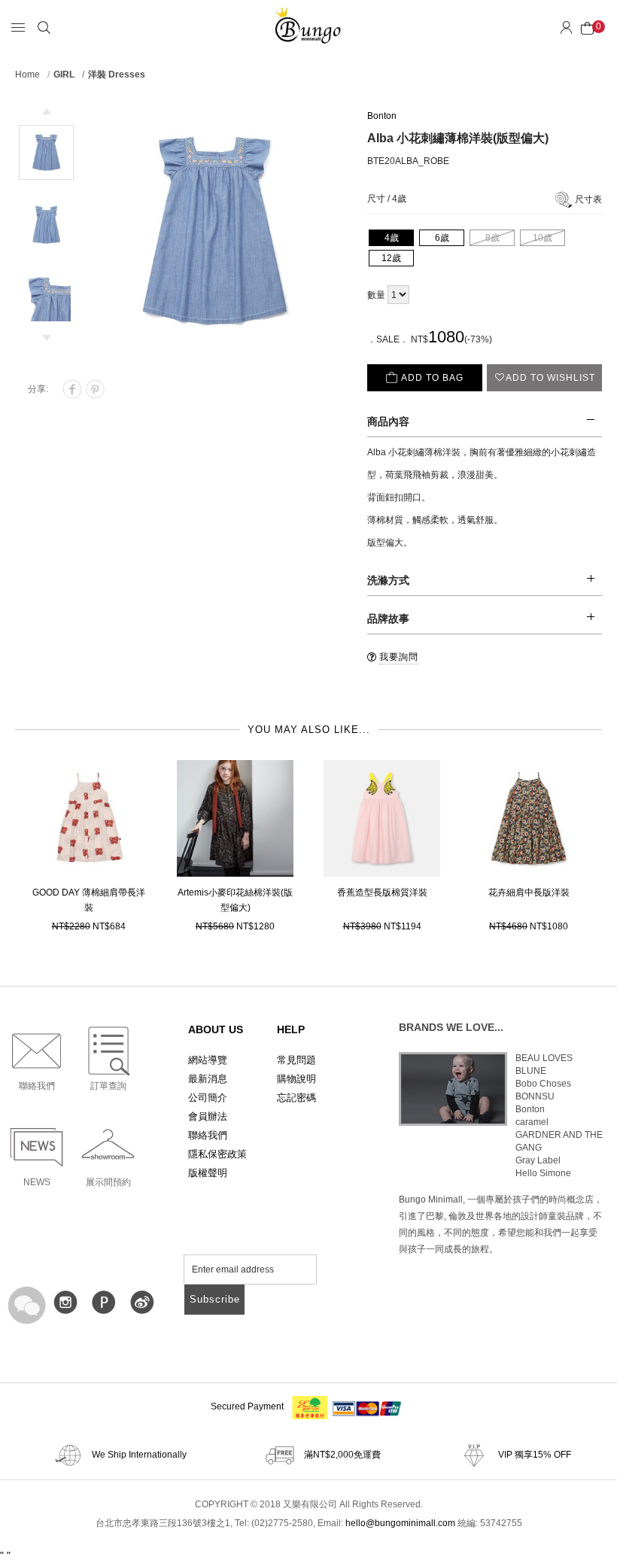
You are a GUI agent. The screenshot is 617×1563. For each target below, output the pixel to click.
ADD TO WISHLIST (550, 378)
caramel (532, 1122)
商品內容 (388, 421)
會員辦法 (207, 1116)
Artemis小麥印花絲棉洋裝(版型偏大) (235, 900)
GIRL (63, 74)
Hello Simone (543, 1173)
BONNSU (535, 1096)
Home (27, 74)
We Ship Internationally (138, 1454)
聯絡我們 (207, 1135)
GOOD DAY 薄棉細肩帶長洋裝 (88, 900)
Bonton (382, 116)
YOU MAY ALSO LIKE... (309, 729)
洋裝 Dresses (116, 74)
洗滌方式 (388, 580)
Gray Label (538, 1160)
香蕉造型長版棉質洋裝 (382, 892)
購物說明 (296, 1078)
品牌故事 (388, 619)
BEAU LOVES (544, 1058)
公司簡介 (207, 1097)
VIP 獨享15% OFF (533, 1454)
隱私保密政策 (217, 1154)
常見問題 (296, 1060)
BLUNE (530, 1071)
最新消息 (207, 1078)
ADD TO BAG (432, 378)
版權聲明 (207, 1172)
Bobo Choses (543, 1083)
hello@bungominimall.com (400, 1523)
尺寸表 (588, 199)
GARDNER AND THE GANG (559, 1141)
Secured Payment (248, 1406)
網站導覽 (207, 1060)
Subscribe (215, 1299)
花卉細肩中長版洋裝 (529, 892)
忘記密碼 (296, 1097)
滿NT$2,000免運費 (341, 1454)
